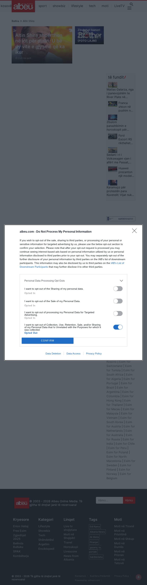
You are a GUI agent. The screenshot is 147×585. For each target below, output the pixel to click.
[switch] (118, 288)
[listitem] (73, 281)
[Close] (135, 231)
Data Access (73, 353)
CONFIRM (47, 340)
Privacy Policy (94, 353)
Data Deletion (53, 353)
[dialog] (73, 292)
